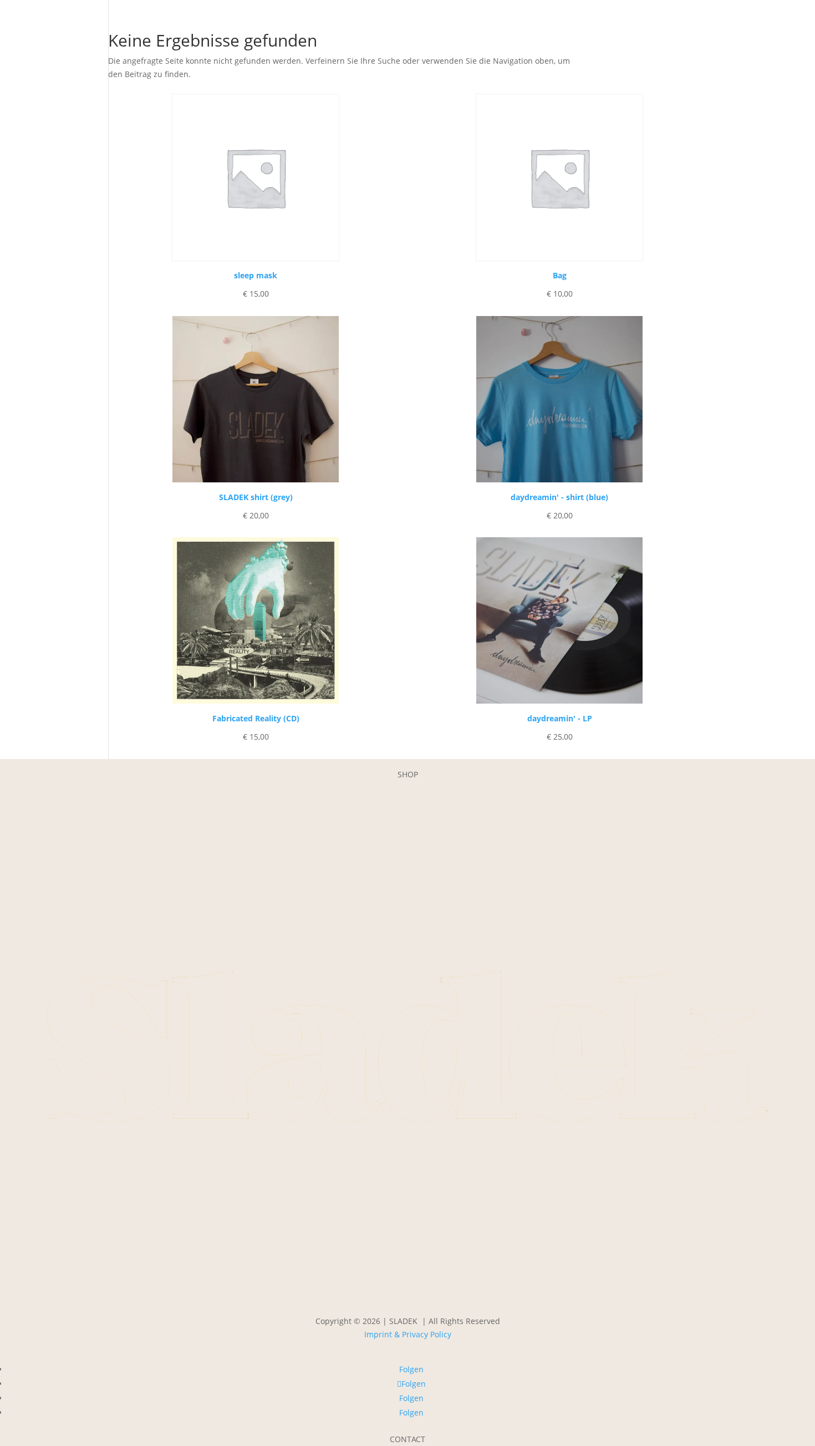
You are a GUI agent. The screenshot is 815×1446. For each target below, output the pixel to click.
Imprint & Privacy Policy (407, 1334)
